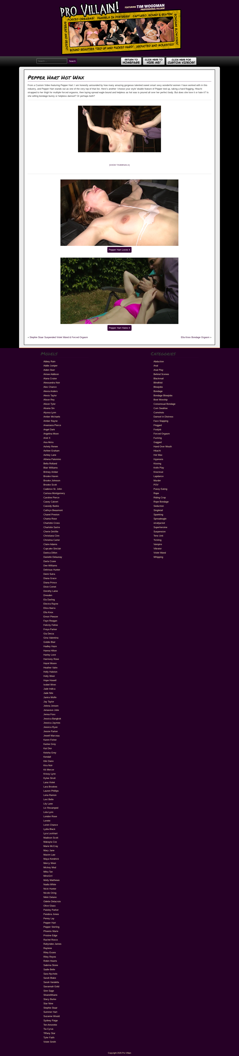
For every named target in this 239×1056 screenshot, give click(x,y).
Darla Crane (49, 561)
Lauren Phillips (51, 791)
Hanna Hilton (50, 650)
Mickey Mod (49, 867)
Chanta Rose (50, 518)
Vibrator (158, 548)
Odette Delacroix (52, 901)
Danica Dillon (50, 552)
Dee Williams (50, 565)
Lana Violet (49, 782)
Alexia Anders (50, 391)
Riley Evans (49, 952)
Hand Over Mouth (163, 446)
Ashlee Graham (51, 450)
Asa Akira (48, 442)
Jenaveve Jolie (51, 710)
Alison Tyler (49, 404)
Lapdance (158, 476)
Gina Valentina (50, 637)
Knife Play (159, 467)
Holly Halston (50, 671)
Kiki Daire (48, 761)
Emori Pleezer (50, 616)
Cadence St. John (52, 489)
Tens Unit (158, 535)
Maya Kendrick (51, 859)
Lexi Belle (48, 799)
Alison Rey (49, 399)
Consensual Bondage (164, 404)
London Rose (50, 816)
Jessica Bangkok (52, 718)
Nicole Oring (49, 893)
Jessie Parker (50, 731)
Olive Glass (49, 905)
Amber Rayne (50, 421)
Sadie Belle (49, 969)
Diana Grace (49, 578)
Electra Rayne (50, 603)
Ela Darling (49, 599)
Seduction (159, 506)
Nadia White (49, 884)
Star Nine (48, 1003)
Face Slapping (161, 421)
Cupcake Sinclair (52, 548)
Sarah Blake (49, 978)
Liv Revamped (50, 808)
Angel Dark (49, 429)
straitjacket (159, 523)
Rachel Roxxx (50, 939)
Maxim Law (49, 854)
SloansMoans (50, 995)
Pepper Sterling (51, 927)
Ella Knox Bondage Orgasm (195, 337)
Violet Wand (160, 552)
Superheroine (160, 527)
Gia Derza (48, 633)
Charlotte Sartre (51, 527)
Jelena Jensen (50, 706)
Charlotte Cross (51, 523)
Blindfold (158, 382)
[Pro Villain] (119, 54)
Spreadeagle (160, 518)
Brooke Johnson (51, 480)
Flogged (158, 425)
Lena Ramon (49, 795)
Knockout (158, 472)
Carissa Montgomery (54, 493)
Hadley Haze (50, 646)
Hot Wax (158, 455)
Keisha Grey (49, 752)
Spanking (158, 514)
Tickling (157, 540)
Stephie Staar (50, 1007)
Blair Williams (50, 467)
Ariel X (46, 438)
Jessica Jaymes (51, 723)
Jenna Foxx (49, 714)
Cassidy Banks (51, 506)
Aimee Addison (51, 374)
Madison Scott (50, 837)
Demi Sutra (49, 574)
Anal (156, 365)
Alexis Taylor (50, 395)
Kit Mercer (48, 769)
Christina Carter (51, 540)
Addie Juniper (50, 365)
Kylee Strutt (49, 778)
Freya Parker (50, 629)
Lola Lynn (48, 812)
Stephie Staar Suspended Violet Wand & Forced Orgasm (59, 337)
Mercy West (49, 863)
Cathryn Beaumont (53, 510)
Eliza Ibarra (49, 608)
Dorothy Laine (50, 591)
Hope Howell (49, 680)
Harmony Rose (51, 659)
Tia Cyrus (48, 1029)
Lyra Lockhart (50, 833)
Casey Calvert (50, 501)
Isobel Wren (49, 684)
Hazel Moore (50, 663)
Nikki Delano (50, 897)
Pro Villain (126, 1053)
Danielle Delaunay (52, 557)
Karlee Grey (49, 744)
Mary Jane (48, 850)
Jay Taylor (48, 701)
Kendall (47, 757)
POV (156, 484)
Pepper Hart (49, 922)
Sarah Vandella (51, 982)
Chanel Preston (51, 514)
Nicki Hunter (49, 888)
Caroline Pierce (51, 497)
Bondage (158, 391)
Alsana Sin (48, 408)
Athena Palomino (52, 459)
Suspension (160, 531)
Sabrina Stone (50, 965)
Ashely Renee (50, 446)
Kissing (157, 463)
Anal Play (158, 370)
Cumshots (159, 412)
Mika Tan (48, 871)
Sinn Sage (48, 990)
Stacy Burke (49, 999)
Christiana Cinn (51, 535)
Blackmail (159, 378)
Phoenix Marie (50, 931)
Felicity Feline (50, 625)
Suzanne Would (51, 1016)
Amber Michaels (51, 416)
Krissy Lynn (49, 774)
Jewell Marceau (51, 735)
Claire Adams (50, 544)
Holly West (49, 676)
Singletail (158, 510)
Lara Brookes (50, 786)
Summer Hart (50, 1012)
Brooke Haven (50, 476)
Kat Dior (47, 748)
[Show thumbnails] (119, 165)
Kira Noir (48, 765)
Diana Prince (50, 582)
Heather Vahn (50, 667)
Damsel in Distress (163, 416)
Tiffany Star (49, 1033)
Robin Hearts (50, 961)
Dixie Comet (49, 586)
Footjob (157, 429)
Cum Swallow (160, 408)
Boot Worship (160, 399)
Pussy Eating (160, 489)
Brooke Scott (50, 484)
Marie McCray (50, 846)
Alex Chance (50, 387)
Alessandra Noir (51, 382)
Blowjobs (158, 387)
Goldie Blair (49, 642)
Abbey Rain (49, 361)
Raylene (47, 948)
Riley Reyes (49, 956)
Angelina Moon (51, 433)
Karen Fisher (50, 740)
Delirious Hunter (51, 569)
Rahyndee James (52, 944)
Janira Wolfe (49, 697)
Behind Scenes (161, 374)
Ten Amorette (50, 1025)
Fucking (158, 438)
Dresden (47, 595)
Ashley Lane (49, 455)
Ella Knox (48, 612)
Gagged (158, 442)
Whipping (158, 557)
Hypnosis (158, 459)
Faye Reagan (50, 620)
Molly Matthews (51, 880)
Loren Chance (50, 825)
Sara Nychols (50, 973)
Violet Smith (49, 1042)
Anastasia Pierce (52, 425)
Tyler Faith (48, 1037)
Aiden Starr (49, 370)
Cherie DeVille (50, 531)
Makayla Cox (50, 842)
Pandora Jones (51, 914)
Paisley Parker (51, 910)
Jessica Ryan (50, 727)
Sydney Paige (50, 1020)
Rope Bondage (161, 501)
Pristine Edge (50, 935)
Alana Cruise (50, 378)
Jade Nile (48, 693)
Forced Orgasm (162, 433)
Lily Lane (48, 803)
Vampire (158, 544)
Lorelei (46, 820)
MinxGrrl (47, 876)
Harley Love (49, 654)
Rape (156, 493)
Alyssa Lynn (49, 412)
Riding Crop (160, 497)
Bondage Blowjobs (163, 395)
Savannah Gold (51, 986)
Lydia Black (49, 829)
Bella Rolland (50, 463)
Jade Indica (49, 688)
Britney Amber (50, 472)
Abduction (159, 361)
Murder (157, 480)
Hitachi (157, 450)
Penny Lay (48, 918)
